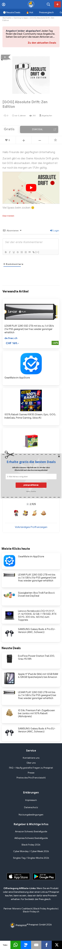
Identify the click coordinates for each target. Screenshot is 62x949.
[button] (31, 461)
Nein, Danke (31, 491)
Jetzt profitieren (31, 485)
